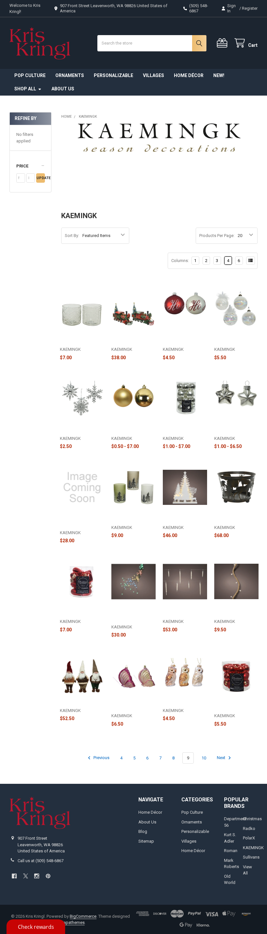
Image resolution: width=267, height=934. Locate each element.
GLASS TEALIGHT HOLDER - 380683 (77, 340)
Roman (230, 850)
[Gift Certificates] (223, 43)
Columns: (180, 260)
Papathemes (73, 922)
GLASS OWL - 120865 (183, 703)
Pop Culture (30, 75)
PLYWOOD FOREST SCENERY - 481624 (181, 518)
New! (218, 75)
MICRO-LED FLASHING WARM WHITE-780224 (77, 520)
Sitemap (146, 841)
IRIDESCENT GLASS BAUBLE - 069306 (233, 340)
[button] (30, 166)
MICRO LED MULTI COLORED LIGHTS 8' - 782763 (132, 615)
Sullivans (251, 857)
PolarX (249, 837)
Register (250, 8)
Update (40, 178)
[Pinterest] (48, 876)
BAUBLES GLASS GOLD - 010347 (128, 429)
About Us (62, 88)
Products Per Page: (216, 235)
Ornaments (69, 75)
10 (204, 758)
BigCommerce (83, 916)
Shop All (25, 88)
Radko (249, 828)
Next (221, 758)
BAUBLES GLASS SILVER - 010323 (179, 429)
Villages (153, 75)
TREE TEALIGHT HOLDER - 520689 (128, 518)
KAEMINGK (253, 847)
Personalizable (113, 75)
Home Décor (189, 75)
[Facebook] (14, 876)
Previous (100, 758)
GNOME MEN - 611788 (82, 703)
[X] (25, 876)
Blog (142, 831)
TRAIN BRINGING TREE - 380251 (128, 340)
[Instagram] (36, 876)
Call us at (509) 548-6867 (40, 860)
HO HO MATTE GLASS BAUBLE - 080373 (184, 340)
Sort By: (72, 235)
